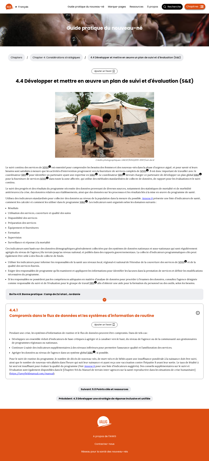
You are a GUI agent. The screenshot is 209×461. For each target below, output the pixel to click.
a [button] (50, 166)
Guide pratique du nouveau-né (86, 6)
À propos (152, 6)
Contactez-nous (104, 444)
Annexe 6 (147, 198)
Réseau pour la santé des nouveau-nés (104, 451)
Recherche (174, 6)
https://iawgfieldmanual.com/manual (32, 373)
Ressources (136, 6)
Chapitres (195, 7)
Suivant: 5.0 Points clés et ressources (104, 389)
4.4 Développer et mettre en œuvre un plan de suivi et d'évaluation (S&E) (135, 57)
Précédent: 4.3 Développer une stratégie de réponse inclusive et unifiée (104, 398)
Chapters (16, 57)
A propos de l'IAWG (104, 436)
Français (23, 7)
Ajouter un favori (103, 72)
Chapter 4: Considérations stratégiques (56, 57)
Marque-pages (117, 6)
